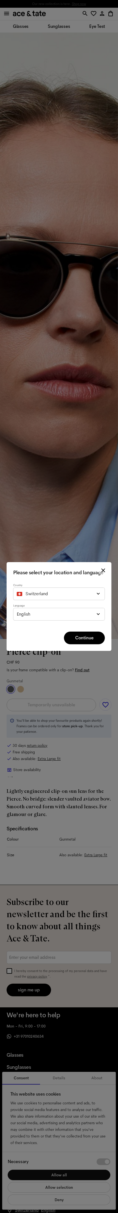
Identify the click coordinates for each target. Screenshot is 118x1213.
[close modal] (103, 570)
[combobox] (59, 593)
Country (18, 585)
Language (19, 605)
